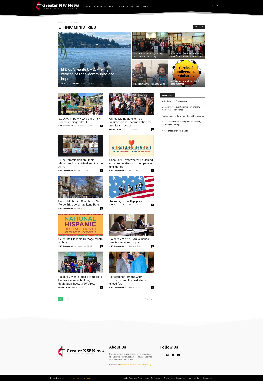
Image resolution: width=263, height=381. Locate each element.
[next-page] (72, 299)
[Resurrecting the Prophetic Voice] (150, 73)
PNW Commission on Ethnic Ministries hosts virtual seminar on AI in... (80, 163)
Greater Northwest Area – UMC (78, 378)
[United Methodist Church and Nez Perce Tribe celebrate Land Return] (80, 187)
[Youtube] (178, 355)
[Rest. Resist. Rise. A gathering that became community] (150, 45)
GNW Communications (70, 83)
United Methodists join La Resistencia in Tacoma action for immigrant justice (130, 122)
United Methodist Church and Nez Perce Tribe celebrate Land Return (79, 203)
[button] (223, 5)
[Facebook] (213, 5)
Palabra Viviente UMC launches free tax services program (129, 240)
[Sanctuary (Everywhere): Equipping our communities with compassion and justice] (131, 145)
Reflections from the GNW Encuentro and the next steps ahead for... (127, 280)
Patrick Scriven (115, 129)
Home (60, 22)
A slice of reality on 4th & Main (175, 131)
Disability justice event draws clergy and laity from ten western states (181, 108)
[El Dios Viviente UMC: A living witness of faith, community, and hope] (94, 63)
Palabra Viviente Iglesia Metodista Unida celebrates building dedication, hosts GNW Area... (80, 280)
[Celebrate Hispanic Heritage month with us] (80, 225)
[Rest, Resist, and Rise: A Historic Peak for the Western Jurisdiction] (186, 45)
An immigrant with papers (125, 201)
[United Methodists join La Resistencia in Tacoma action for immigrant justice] (131, 104)
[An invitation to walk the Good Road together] (186, 73)
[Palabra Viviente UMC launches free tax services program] (131, 225)
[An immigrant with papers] (131, 187)
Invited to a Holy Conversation (174, 101)
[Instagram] (217, 5)
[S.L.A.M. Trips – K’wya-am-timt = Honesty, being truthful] (80, 104)
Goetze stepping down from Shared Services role (183, 116)
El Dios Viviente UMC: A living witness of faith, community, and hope (181, 123)
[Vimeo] (173, 355)
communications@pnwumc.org (135, 365)
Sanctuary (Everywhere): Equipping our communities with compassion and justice (131, 163)
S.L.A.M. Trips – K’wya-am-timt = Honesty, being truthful (79, 120)
